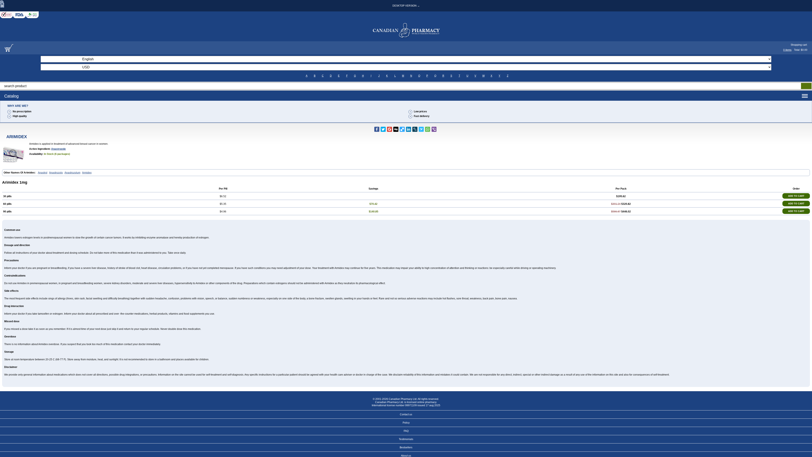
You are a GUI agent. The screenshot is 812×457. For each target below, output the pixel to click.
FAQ (406, 430)
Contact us (406, 414)
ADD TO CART (796, 196)
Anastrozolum (72, 172)
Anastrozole (58, 148)
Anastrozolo (56, 172)
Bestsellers (406, 447)
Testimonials (406, 439)
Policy (406, 422)
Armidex (87, 172)
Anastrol (42, 172)
